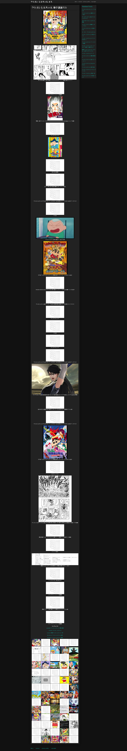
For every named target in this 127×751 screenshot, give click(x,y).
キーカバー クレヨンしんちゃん (88, 32)
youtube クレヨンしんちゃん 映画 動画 (55, 628)
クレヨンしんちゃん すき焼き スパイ (89, 76)
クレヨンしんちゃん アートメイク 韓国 (88, 42)
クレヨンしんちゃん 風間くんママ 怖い (88, 13)
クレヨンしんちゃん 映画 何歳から (89, 56)
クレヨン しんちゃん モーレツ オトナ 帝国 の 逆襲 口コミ (88, 46)
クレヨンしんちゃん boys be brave (88, 64)
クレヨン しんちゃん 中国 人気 (88, 73)
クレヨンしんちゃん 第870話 (88, 67)
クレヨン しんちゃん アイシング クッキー (89, 70)
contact (80, 1)
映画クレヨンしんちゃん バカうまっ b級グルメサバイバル (88, 50)
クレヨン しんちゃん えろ (41, 1)
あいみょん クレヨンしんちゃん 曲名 (55, 635)
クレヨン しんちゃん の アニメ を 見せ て (88, 39)
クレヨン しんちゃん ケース (88, 53)
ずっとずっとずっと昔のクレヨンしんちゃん (88, 17)
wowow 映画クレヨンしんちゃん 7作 (55, 632)
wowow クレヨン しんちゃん (55, 630)
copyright (93, 1)
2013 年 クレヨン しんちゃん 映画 (88, 21)
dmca (76, 1)
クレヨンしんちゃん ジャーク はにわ (89, 10)
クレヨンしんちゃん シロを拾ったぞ (88, 29)
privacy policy (86, 1)
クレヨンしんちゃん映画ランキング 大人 (88, 25)
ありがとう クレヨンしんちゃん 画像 (55, 637)
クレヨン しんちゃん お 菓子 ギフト (88, 35)
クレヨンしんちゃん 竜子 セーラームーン (89, 60)
